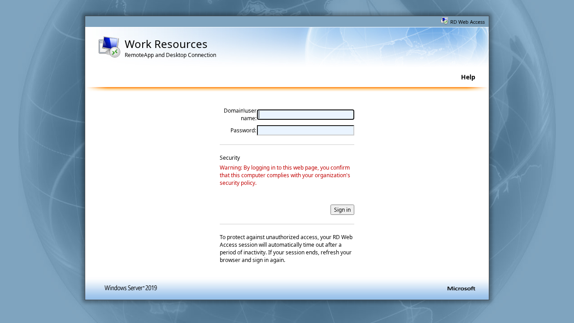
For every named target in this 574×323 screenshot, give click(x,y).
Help (468, 77)
